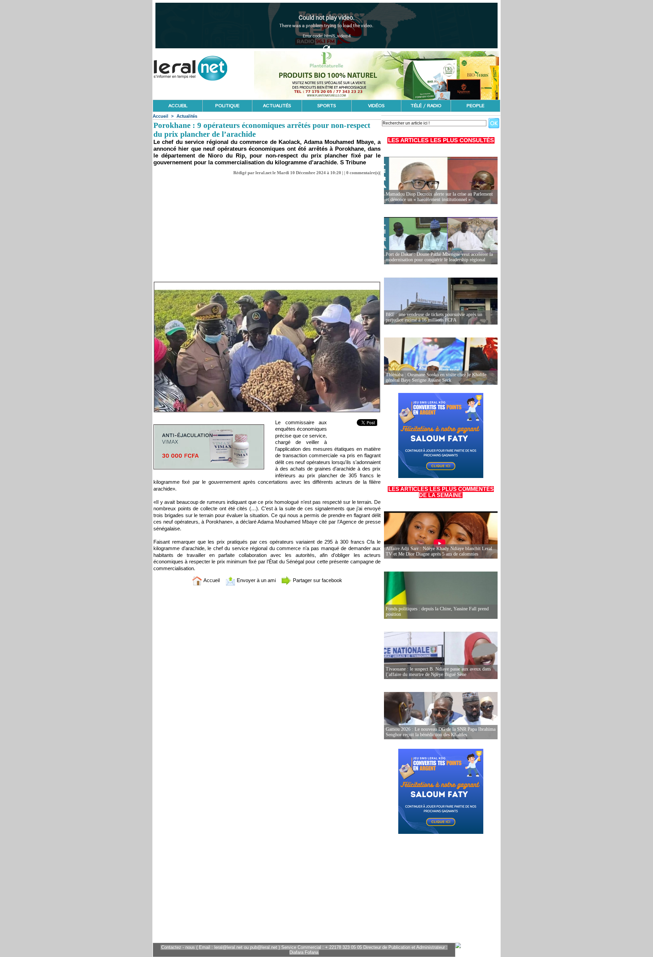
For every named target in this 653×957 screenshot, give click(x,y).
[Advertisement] (267, 226)
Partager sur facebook (316, 580)
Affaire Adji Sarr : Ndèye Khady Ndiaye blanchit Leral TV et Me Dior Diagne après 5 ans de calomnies (439, 551)
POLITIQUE (227, 105)
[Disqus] (267, 681)
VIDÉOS (376, 105)
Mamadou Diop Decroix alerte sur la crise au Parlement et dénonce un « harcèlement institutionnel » (439, 197)
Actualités (187, 116)
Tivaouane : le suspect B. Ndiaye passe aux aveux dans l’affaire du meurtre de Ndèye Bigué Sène (438, 671)
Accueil (160, 116)
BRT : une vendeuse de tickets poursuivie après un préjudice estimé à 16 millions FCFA (434, 317)
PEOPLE (475, 105)
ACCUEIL (177, 105)
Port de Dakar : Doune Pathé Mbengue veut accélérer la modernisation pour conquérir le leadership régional (439, 257)
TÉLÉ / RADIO (426, 105)
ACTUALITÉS (277, 105)
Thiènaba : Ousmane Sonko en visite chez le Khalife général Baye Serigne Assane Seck (436, 377)
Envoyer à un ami (255, 580)
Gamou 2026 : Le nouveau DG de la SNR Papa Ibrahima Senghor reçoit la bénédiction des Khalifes (441, 732)
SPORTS (326, 105)
